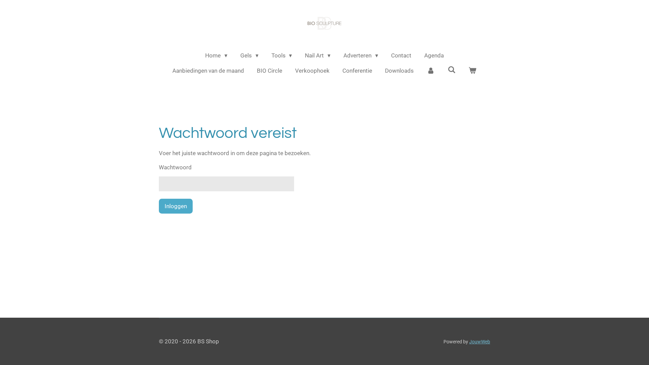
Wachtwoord (175, 167)
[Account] (430, 71)
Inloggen (176, 206)
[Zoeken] (451, 70)
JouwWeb (479, 341)
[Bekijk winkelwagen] (472, 71)
